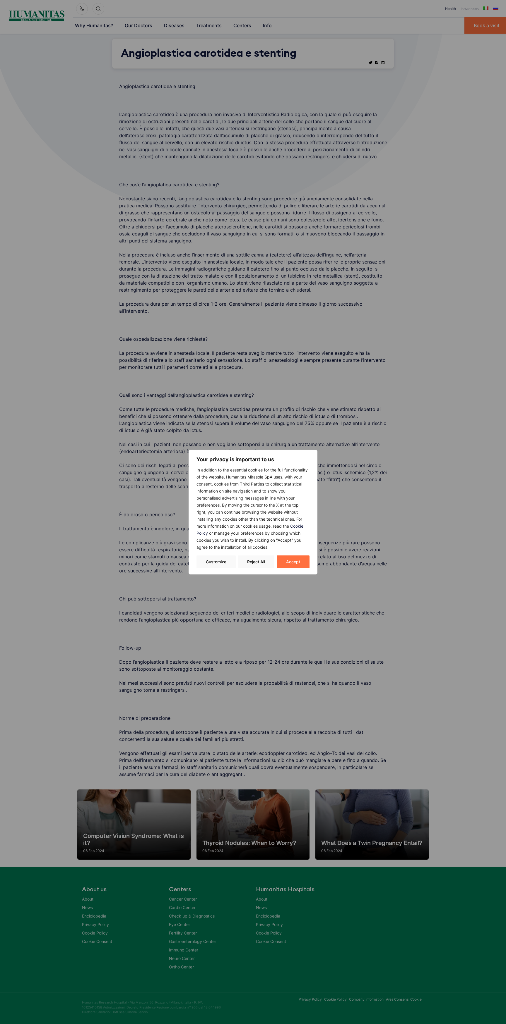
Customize (216, 561)
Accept (293, 561)
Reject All (256, 561)
